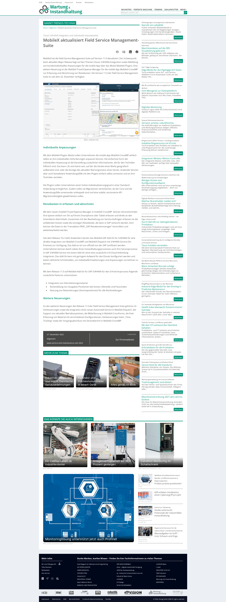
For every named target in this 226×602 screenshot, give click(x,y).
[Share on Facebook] (137, 52)
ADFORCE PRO (82, 573)
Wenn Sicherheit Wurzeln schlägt (158, 266)
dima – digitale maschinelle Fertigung (129, 567)
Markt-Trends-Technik (59, 23)
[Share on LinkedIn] (130, 52)
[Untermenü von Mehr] (186, 9)
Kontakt (108, 599)
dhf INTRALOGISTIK (83, 567)
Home (45, 28)
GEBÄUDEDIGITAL (83, 570)
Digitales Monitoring (152, 107)
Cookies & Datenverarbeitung (93, 599)
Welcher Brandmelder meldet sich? (159, 201)
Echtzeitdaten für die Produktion (158, 347)
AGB (64, 599)
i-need (158, 567)
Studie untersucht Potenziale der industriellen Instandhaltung (168, 513)
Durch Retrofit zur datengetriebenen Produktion (160, 223)
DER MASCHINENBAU (124, 564)
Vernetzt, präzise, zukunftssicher (158, 123)
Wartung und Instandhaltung (166, 579)
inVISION (120, 579)
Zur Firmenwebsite (125, 339)
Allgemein (52, 28)
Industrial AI (81, 576)
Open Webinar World (84, 582)
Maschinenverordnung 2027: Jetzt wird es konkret (162, 398)
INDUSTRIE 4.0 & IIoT (163, 570)
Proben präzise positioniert (168, 483)
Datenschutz (56, 599)
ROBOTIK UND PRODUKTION (87, 585)
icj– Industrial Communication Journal (129, 573)
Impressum (45, 599)
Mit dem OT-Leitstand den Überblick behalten (159, 326)
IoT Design (120, 582)
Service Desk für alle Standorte (157, 365)
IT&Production (161, 573)
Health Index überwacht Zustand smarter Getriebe (162, 308)
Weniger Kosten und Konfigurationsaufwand (153, 181)
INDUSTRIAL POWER (84, 579)
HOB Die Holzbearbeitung (125, 570)
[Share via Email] (124, 52)
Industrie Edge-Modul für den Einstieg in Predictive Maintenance (161, 288)
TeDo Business (46, 567)
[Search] (185, 12)
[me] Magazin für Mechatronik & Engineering (92, 564)
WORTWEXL (160, 582)
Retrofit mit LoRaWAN (152, 25)
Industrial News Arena (124, 576)
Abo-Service (46, 573)
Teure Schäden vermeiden (155, 245)
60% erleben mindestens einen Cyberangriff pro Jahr (167, 493)
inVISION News (161, 564)
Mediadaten (46, 570)
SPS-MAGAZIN (161, 576)
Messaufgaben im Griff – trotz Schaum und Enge (166, 535)
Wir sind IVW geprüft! (49, 564)
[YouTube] (52, 579)
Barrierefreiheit (74, 599)
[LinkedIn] (43, 579)
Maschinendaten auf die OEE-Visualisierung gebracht (156, 49)
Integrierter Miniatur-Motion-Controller (161, 158)
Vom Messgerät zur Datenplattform (159, 90)
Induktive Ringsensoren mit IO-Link (159, 143)
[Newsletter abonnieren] (47, 579)
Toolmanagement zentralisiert (157, 382)
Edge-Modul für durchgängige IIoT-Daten (162, 70)
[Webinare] (57, 579)
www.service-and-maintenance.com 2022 (65, 343)
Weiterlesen (178, 37)
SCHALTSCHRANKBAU (124, 585)
